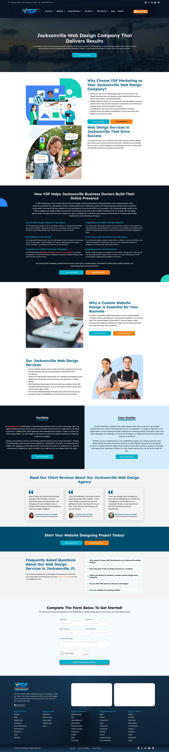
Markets (60, 11)
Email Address (65, 629)
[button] (114, 561)
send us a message (65, 577)
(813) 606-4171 (35, 579)
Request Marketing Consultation (84, 662)
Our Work (88, 11)
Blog (113, 11)
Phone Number (90, 629)
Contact (121, 11)
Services (48, 11)
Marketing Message (66, 638)
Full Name (89, 619)
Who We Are (101, 11)
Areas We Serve (74, 11)
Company (63, 619)
